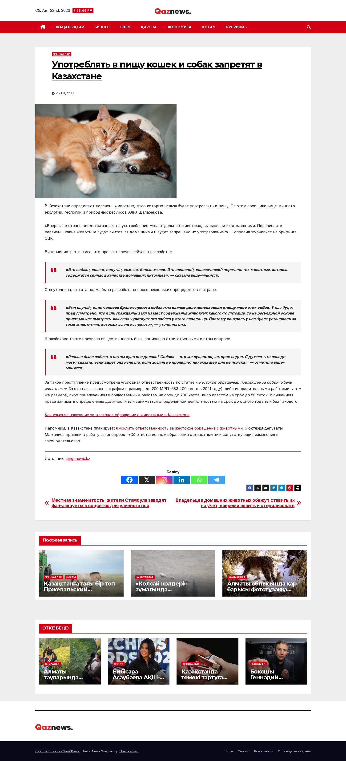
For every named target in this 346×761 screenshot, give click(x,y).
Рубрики (235, 27)
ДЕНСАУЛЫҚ (191, 664)
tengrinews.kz (77, 458)
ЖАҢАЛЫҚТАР (70, 27)
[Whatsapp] (199, 480)
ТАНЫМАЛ (258, 664)
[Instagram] (164, 480)
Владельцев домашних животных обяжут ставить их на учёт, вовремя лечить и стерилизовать (235, 503)
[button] (309, 27)
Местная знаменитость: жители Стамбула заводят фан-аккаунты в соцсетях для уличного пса (109, 503)
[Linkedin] (181, 480)
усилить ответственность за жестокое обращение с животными (181, 428)
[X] (147, 480)
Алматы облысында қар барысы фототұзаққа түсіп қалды (262, 589)
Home (229, 751)
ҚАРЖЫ (148, 27)
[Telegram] (216, 480)
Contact (243, 751)
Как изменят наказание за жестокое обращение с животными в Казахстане (117, 414)
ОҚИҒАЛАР (52, 664)
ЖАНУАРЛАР (61, 54)
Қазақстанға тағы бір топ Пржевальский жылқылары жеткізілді (79, 589)
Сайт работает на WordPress (57, 751)
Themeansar (128, 751)
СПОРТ (118, 664)
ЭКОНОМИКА (179, 27)
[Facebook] (129, 480)
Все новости (263, 751)
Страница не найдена (294, 751)
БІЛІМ (125, 27)
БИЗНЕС (102, 27)
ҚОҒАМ (209, 27)
